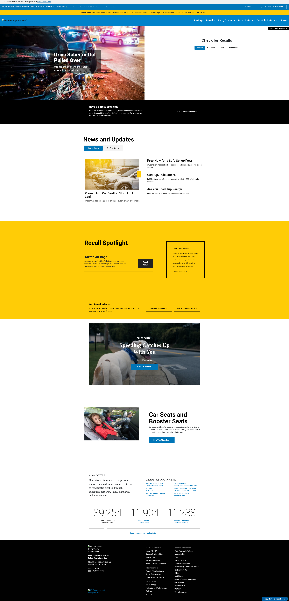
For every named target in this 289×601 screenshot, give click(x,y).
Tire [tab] (222, 48)
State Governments (153, 574)
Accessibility (180, 554)
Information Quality (182, 564)
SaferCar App (151, 585)
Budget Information (154, 486)
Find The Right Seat (161, 440)
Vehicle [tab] (200, 48)
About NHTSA (151, 551)
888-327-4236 (93, 568)
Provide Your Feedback (274, 598)
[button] (226, 20)
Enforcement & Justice (155, 577)
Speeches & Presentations (185, 486)
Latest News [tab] (93, 148)
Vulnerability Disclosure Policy (186, 567)
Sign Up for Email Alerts (187, 308)
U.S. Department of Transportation (53, 6)
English (282, 28)
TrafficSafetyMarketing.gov (157, 588)
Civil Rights (179, 576)
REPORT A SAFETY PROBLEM (187, 112)
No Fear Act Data (181, 570)
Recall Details (146, 263)
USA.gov (178, 589)
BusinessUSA (180, 586)
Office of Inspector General (185, 579)
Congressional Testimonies (186, 488)
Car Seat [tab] (211, 48)
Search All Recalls (180, 272)
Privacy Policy (180, 560)
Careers (149, 491)
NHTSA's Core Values (154, 483)
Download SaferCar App (159, 308)
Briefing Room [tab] (113, 148)
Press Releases (180, 483)
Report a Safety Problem (275, 7)
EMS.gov (149, 591)
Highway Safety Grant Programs (155, 494)
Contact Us (150, 557)
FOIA (176, 557)
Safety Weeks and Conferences (181, 494)
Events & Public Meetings (185, 491)
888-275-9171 (93, 571)
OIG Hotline (179, 582)
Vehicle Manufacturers (155, 571)
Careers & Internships (154, 554)
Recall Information (153, 560)
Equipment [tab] (233, 48)
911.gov (149, 594)
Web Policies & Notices (184, 551)
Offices (149, 488)
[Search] (260, 7)
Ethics (177, 573)
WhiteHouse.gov (181, 592)
